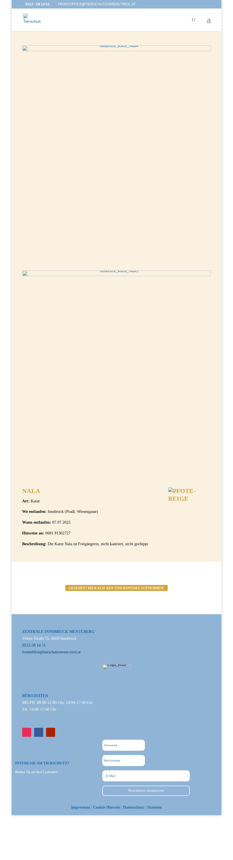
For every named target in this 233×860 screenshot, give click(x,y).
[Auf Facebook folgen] (38, 732)
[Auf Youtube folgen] (50, 732)
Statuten (154, 807)
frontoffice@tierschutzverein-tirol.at (51, 652)
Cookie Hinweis (106, 807)
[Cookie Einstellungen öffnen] (42, 856)
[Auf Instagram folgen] (26, 732)
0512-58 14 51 (34, 645)
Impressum (80, 807)
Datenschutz (133, 807)
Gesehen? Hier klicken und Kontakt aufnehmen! (116, 588)
